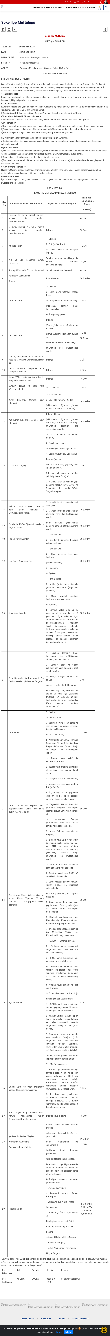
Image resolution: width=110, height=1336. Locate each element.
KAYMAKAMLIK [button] (38, 8)
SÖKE (48, 8)
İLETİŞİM (92, 8)
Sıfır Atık (61, 1319)
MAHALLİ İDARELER (58, 8)
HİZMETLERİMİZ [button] (71, 8)
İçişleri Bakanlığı (78, 2)
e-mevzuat (46, 1319)
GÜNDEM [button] (83, 8)
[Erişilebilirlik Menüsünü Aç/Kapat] (104, 1330)
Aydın (89, 2)
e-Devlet (66, 2)
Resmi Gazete (27, 1319)
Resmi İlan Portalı (80, 1319)
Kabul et (68, 1332)
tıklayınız (58, 1332)
